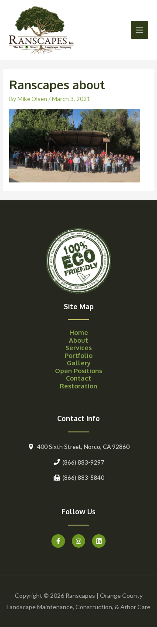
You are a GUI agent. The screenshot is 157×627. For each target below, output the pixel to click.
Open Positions (78, 370)
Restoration (78, 386)
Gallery (79, 363)
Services (78, 347)
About (78, 340)
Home (78, 332)
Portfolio (78, 355)
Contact (78, 378)
